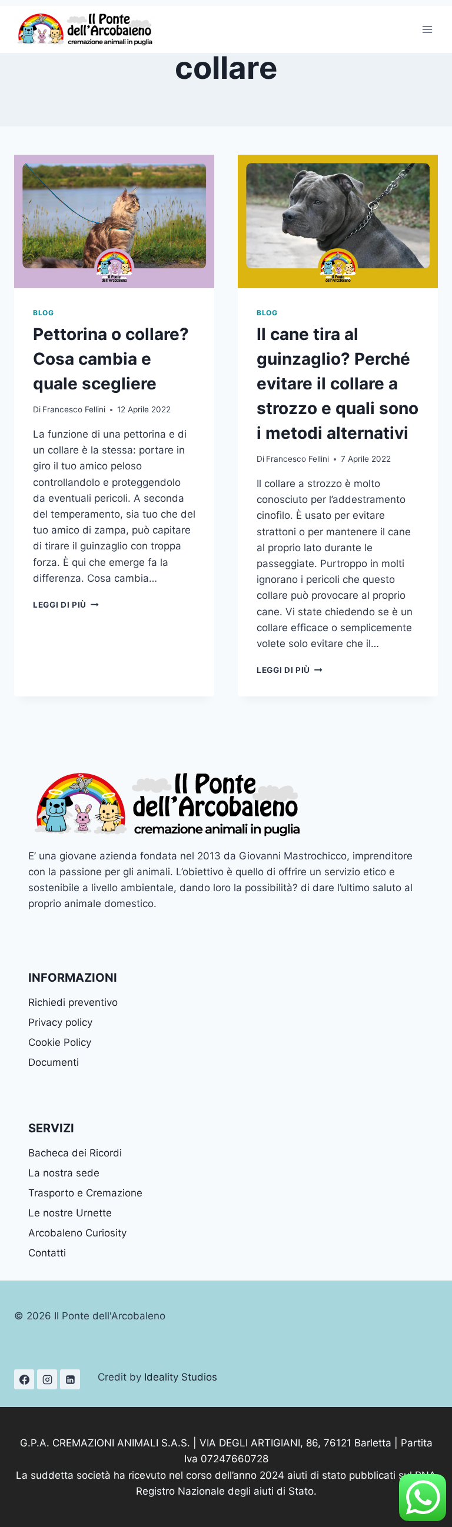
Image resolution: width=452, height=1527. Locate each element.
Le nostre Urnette (70, 1213)
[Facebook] (24, 1379)
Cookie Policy (59, 1042)
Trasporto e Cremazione (85, 1193)
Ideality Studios (180, 1377)
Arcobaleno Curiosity (77, 1233)
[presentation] (114, 221)
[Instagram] (47, 1379)
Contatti (47, 1253)
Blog (43, 312)
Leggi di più (66, 604)
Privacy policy (60, 1022)
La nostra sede (63, 1173)
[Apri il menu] (427, 29)
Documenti (53, 1062)
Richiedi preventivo (73, 1002)
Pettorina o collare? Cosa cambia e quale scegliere (111, 359)
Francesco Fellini (73, 409)
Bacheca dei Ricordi (75, 1153)
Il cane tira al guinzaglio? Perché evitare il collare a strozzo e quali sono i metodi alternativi (337, 383)
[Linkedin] (70, 1379)
